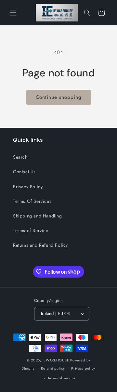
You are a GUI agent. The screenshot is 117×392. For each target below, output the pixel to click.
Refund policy (53, 368)
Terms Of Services (32, 201)
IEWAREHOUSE (56, 360)
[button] (13, 13)
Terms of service (62, 378)
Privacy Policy (28, 186)
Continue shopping (59, 97)
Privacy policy (83, 368)
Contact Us (24, 171)
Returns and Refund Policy (40, 245)
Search (20, 157)
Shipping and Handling (37, 216)
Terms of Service (30, 230)
